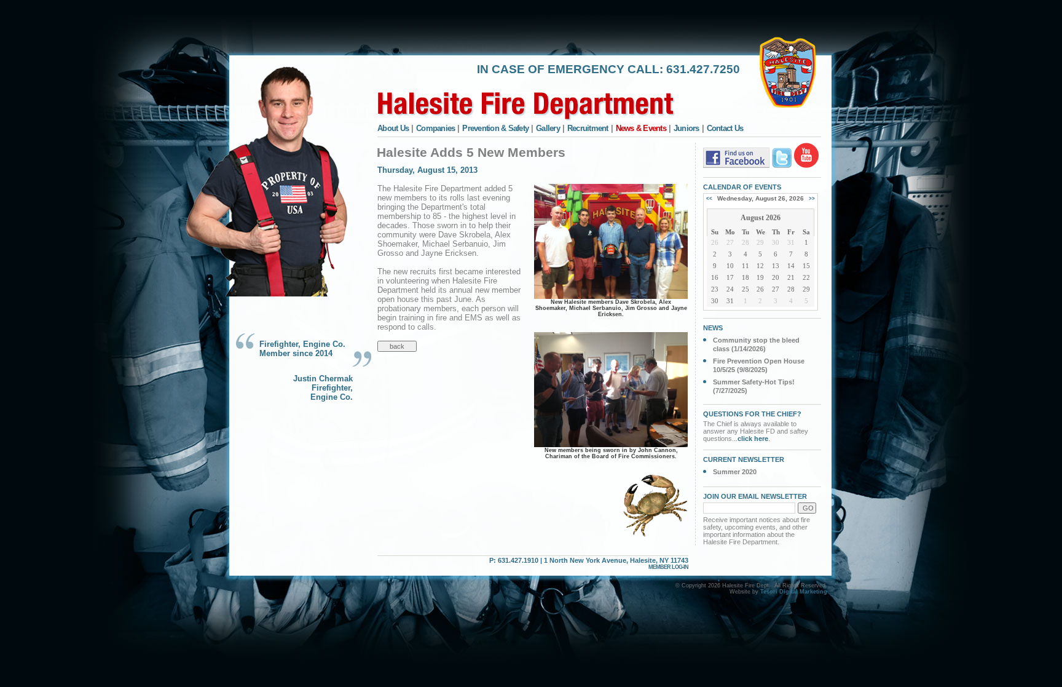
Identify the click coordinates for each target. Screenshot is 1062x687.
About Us (393, 128)
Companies (435, 128)
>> (812, 198)
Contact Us (725, 128)
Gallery (548, 128)
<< (709, 198)
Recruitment (587, 128)
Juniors (686, 128)
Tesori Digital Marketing (793, 592)
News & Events (641, 128)
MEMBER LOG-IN (668, 567)
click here (753, 438)
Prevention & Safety (495, 128)
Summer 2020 (735, 471)
